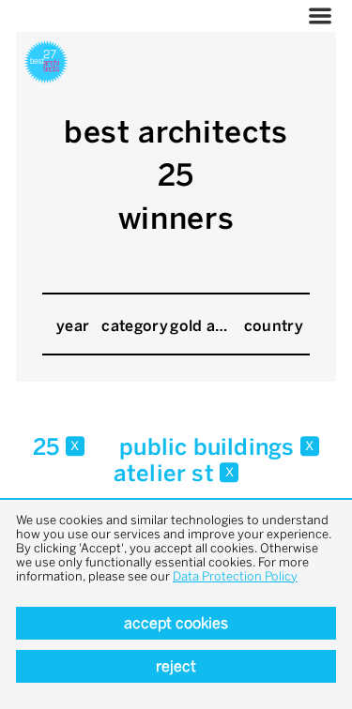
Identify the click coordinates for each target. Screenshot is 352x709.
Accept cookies (176, 623)
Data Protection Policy (235, 576)
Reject (176, 666)
